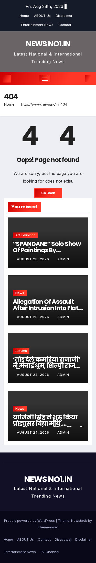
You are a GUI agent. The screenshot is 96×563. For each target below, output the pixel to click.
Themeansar (48, 527)
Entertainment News (37, 25)
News (19, 293)
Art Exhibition (25, 235)
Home (24, 15)
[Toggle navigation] (44, 78)
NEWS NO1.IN (48, 43)
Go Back (48, 193)
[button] (80, 78)
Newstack (79, 520)
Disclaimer (64, 15)
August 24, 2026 (33, 375)
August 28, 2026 (33, 259)
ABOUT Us (42, 15)
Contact (64, 25)
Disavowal (63, 539)
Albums (21, 351)
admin (63, 259)
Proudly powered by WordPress (30, 520)
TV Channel (49, 552)
